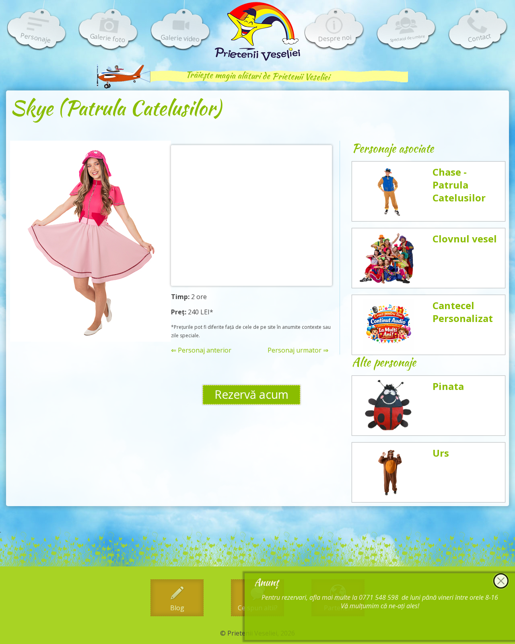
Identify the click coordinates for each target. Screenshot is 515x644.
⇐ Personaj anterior (201, 350)
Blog (177, 607)
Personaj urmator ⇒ (298, 350)
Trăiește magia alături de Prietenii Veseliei (257, 75)
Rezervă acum (251, 394)
